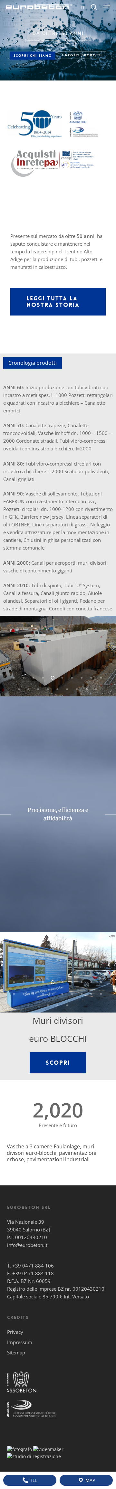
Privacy (15, 1332)
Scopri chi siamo (33, 55)
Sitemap (16, 1352)
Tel (33, 1480)
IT (83, 7)
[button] (106, 7)
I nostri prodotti (82, 55)
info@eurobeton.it (27, 1245)
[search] (94, 7)
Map (89, 1480)
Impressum (19, 1342)
